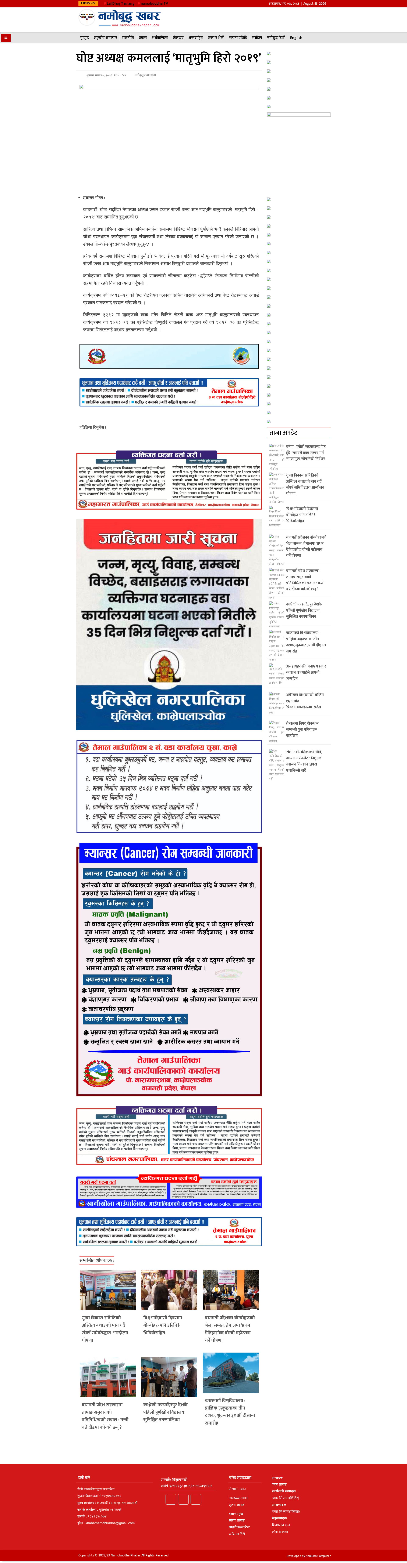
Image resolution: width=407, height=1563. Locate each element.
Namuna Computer (318, 1556)
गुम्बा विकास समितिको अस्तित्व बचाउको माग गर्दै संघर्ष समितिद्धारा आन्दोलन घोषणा (105, 1329)
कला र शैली (216, 38)
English (296, 38)
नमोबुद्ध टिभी (276, 38)
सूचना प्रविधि (238, 38)
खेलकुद (178, 38)
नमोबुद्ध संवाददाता (145, 75)
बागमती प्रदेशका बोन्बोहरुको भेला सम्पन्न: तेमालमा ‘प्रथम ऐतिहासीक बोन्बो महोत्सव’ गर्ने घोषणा (230, 1329)
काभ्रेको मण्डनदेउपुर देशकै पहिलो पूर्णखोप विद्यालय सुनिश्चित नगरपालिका (165, 1412)
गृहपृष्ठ (84, 38)
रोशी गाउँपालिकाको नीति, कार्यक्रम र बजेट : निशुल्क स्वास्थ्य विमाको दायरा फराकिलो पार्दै (304, 761)
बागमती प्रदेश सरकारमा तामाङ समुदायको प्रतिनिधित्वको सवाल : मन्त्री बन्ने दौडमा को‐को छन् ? (105, 1416)
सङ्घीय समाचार (105, 38)
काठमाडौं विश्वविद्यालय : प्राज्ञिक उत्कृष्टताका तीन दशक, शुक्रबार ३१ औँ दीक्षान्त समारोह (230, 1412)
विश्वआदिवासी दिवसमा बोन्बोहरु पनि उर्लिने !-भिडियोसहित (162, 1325)
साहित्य (257, 38)
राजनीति (128, 38)
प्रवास (143, 38)
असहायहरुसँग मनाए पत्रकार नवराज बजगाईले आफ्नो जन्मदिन (306, 672)
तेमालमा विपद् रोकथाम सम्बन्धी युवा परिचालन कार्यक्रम (302, 729)
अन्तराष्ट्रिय (195, 38)
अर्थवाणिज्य (160, 38)
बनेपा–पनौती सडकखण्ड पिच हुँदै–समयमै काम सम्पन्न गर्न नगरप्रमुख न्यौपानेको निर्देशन (306, 453)
